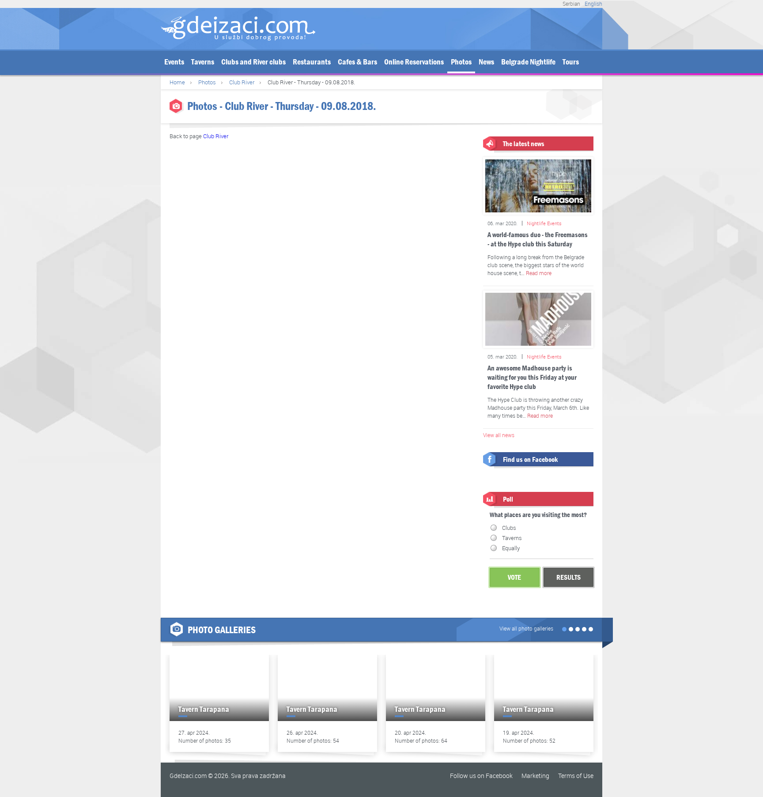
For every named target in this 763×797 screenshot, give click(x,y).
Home (177, 82)
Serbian (571, 3)
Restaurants (312, 62)
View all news (498, 434)
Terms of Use (575, 775)
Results (568, 577)
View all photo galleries (526, 628)
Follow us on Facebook (481, 775)
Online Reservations (414, 62)
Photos (461, 62)
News (486, 62)
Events (174, 62)
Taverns (202, 62)
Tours (571, 62)
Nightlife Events (544, 223)
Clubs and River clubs (253, 62)
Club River (241, 82)
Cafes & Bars (357, 62)
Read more (538, 272)
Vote (514, 577)
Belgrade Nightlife (528, 62)
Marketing (535, 775)
